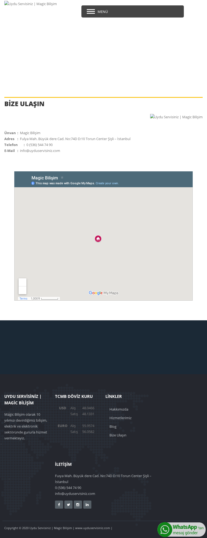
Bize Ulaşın (117, 435)
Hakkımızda (118, 409)
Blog (112, 426)
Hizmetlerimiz (120, 417)
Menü (103, 11)
